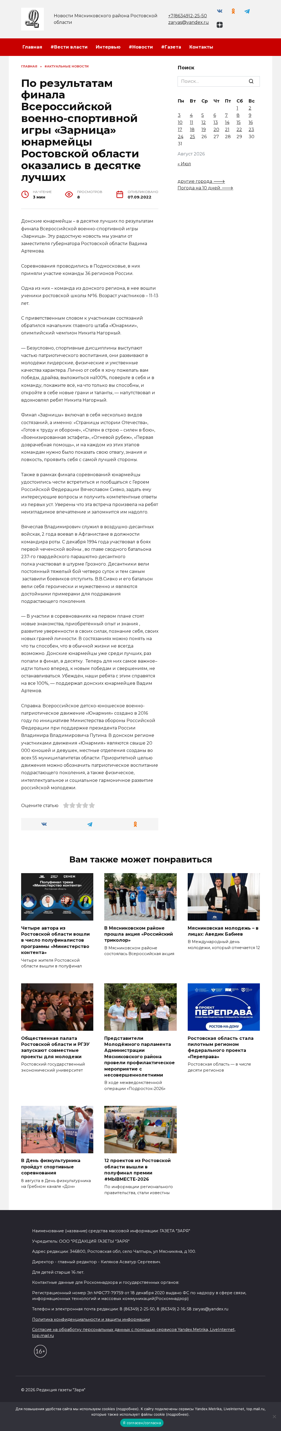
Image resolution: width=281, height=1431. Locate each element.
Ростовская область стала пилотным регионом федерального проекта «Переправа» (221, 1047)
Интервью (108, 47)
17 (180, 129)
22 (239, 129)
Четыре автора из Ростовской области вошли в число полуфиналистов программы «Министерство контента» (55, 940)
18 (192, 129)
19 (203, 129)
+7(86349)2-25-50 (187, 15)
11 (191, 122)
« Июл (184, 163)
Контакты (201, 47)
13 (215, 122)
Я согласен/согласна (142, 1423)
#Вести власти (69, 47)
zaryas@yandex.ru (188, 22)
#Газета (171, 47)
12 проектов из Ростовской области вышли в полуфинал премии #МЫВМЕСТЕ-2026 (137, 1170)
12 (203, 122)
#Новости (141, 47)
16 (251, 122)
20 (216, 129)
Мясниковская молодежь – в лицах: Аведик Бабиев (223, 930)
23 (251, 129)
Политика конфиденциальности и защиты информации (91, 1319)
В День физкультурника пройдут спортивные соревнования (50, 1167)
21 (227, 129)
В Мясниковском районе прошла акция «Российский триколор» (138, 934)
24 (180, 136)
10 (180, 122)
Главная (32, 47)
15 (239, 122)
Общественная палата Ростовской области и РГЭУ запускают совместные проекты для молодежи (55, 1047)
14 (227, 122)
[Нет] (274, 1416)
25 (192, 136)
